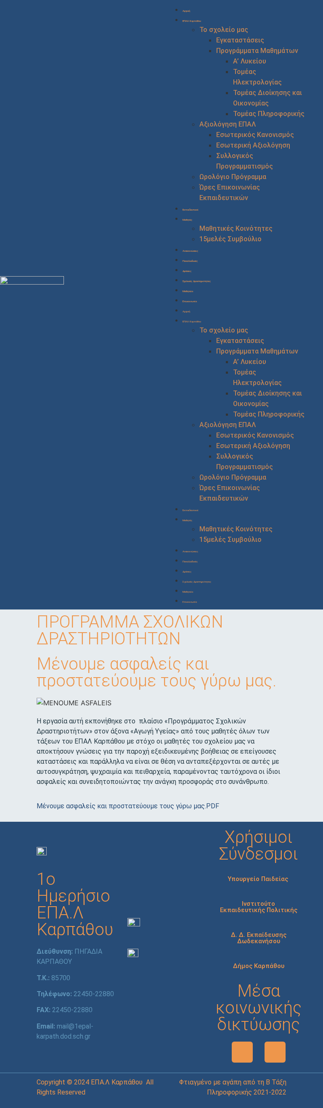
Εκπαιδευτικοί (191, 209)
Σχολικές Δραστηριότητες (197, 281)
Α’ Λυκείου (249, 61)
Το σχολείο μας (223, 30)
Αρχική (186, 10)
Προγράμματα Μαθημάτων (257, 51)
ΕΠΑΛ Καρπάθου (192, 20)
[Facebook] (242, 1052)
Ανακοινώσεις (190, 250)
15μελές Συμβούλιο (230, 239)
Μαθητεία (188, 291)
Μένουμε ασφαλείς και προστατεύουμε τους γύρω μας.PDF (128, 806)
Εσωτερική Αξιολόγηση (253, 145)
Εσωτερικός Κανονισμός (255, 135)
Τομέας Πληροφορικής (268, 114)
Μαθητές (187, 219)
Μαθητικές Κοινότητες (236, 228)
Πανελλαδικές (190, 260)
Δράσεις (187, 270)
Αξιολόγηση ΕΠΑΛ (227, 124)
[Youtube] (275, 1052)
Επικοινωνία (190, 301)
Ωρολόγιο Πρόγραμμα (232, 177)
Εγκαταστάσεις (240, 40)
